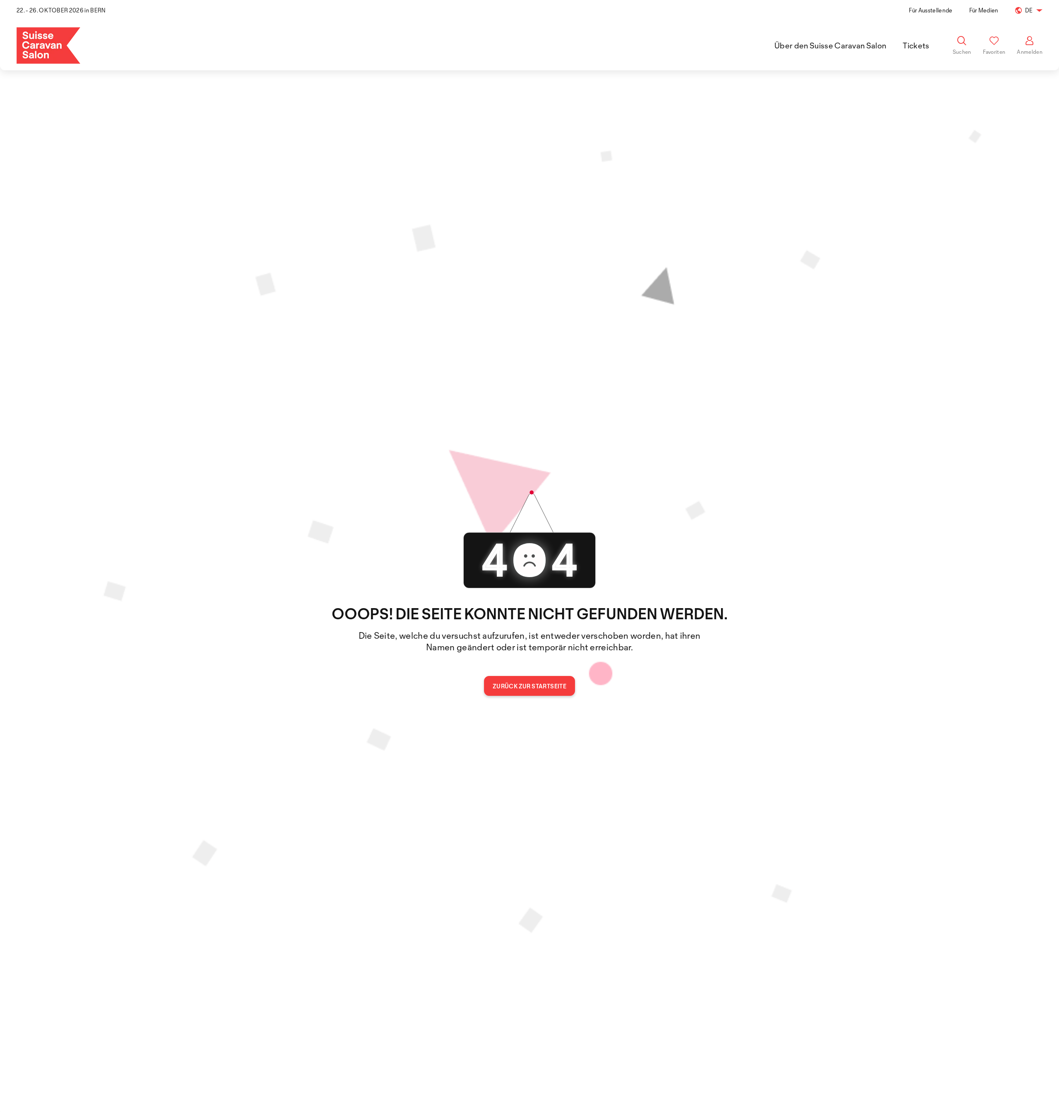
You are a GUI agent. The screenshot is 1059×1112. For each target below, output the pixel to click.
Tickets (916, 45)
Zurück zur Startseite (529, 686)
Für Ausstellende (930, 10)
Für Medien (984, 10)
